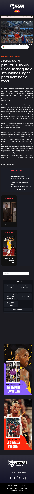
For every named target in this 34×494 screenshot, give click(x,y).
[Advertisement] (17, 326)
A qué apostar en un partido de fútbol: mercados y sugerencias (25, 288)
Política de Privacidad (20, 489)
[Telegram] (29, 44)
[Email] (31, 44)
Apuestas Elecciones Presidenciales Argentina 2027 (11, 296)
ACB (2, 56)
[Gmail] (24, 44)
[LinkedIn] (19, 44)
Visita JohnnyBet (17, 309)
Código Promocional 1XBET (11, 286)
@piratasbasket (23, 182)
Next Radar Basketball (17, 176)
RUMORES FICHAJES (13, 56)
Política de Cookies (17, 491)
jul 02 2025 (4, 84)
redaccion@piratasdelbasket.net (21, 186)
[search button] (31, 273)
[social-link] (10, 478)
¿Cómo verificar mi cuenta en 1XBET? (25, 295)
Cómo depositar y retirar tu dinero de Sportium (11, 304)
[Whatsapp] (26, 44)
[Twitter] (22, 44)
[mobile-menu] (32, 6)
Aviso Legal (8, 489)
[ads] (18, 369)
